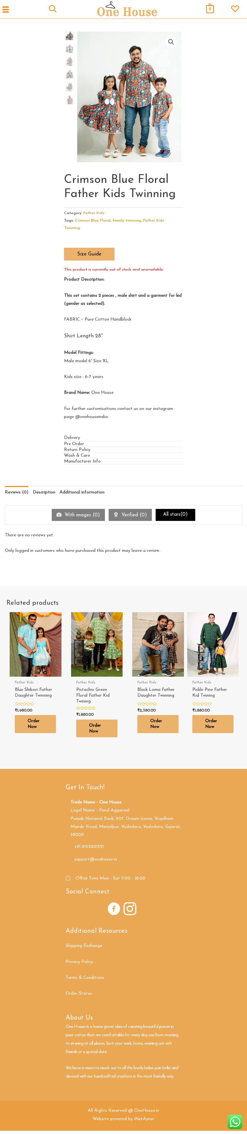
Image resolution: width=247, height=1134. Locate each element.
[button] (89, 254)
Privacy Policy (79, 962)
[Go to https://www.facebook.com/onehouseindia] (113, 909)
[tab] (123, 438)
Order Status (79, 993)
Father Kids (93, 213)
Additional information (82, 492)
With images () (81, 515)
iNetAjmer (144, 1119)
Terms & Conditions (85, 978)
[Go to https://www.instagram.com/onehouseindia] (130, 909)
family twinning (127, 221)
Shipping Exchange (84, 946)
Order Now (34, 724)
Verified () (133, 515)
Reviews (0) (16, 492)
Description (44, 492)
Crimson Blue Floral (92, 221)
